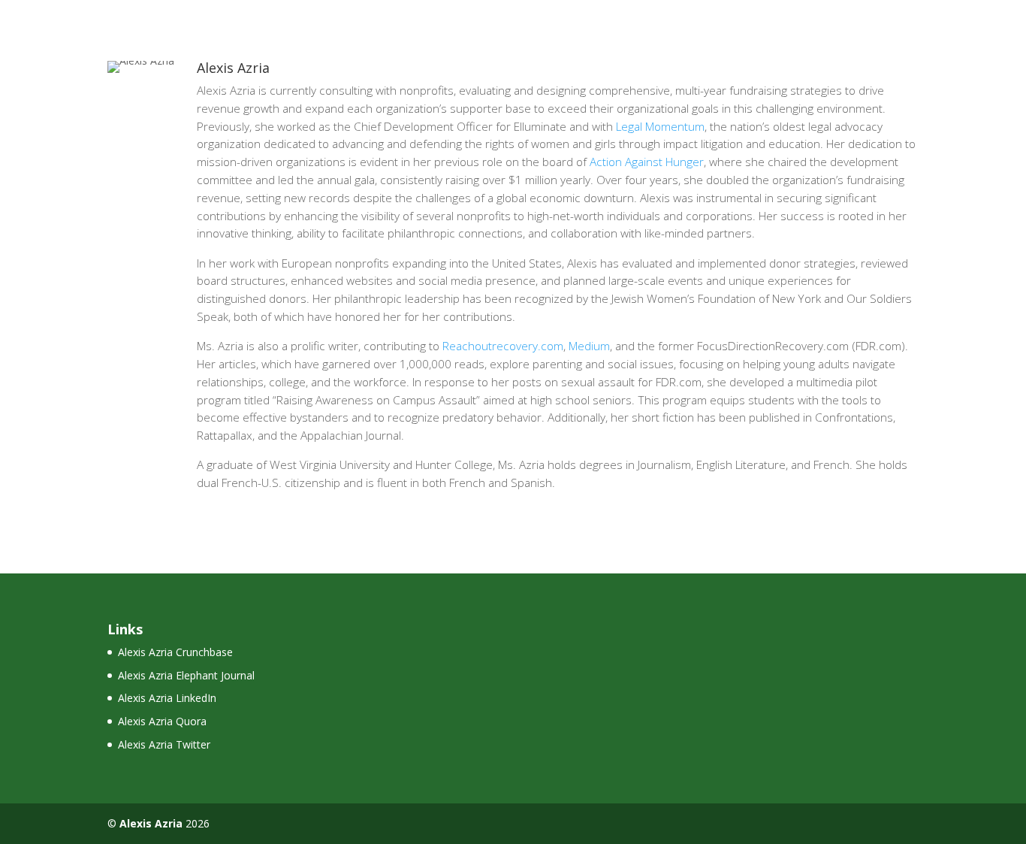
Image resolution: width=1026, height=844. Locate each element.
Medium (589, 346)
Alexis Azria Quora (162, 721)
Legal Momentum (660, 127)
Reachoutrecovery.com (502, 346)
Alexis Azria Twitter (164, 744)
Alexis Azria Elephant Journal (186, 675)
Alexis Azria (151, 823)
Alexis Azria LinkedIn (167, 698)
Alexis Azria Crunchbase (175, 652)
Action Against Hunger (647, 162)
